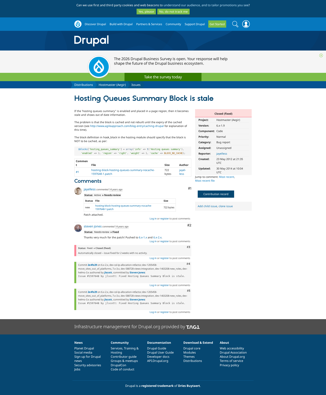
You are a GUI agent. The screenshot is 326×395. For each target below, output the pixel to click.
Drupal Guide (156, 348)
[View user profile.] (78, 191)
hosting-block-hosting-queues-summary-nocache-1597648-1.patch (123, 207)
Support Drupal (195, 24)
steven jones (93, 226)
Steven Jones (137, 272)
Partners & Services (149, 24)
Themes (189, 357)
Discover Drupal (95, 24)
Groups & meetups (124, 361)
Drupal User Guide (160, 352)
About (224, 343)
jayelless (221, 153)
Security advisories (87, 365)
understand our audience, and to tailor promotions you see (206, 5)
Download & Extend (198, 343)
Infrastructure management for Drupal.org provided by (130, 326)
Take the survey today (163, 76)
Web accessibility (232, 348)
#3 (188, 247)
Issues (136, 85)
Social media (83, 352)
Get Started (217, 24)
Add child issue (207, 206)
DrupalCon (118, 365)
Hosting (116, 352)
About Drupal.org (232, 357)
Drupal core (191, 348)
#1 (77, 172)
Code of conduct (122, 369)
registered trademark (157, 386)
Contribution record (215, 194)
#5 (188, 291)
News (78, 343)
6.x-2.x (157, 237)
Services (116, 348)
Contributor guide (124, 357)
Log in (153, 218)
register (164, 218)
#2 (189, 225)
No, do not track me (173, 11)
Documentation (159, 343)
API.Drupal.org (157, 361)
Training (130, 348)
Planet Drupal (84, 348)
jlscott (108, 272)
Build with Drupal (121, 24)
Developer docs (158, 357)
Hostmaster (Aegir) (112, 85)
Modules (189, 352)
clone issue (226, 206)
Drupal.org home (78, 24)
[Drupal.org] (125, 41)
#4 (188, 264)
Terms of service (231, 361)
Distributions (83, 85)
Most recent (226, 177)
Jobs (77, 369)
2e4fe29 (92, 265)
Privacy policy (229, 365)
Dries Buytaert (189, 386)
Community (173, 24)
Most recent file (205, 180)
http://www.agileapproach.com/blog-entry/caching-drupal (127, 126)
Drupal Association (233, 352)
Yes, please (146, 11)
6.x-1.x (143, 237)
